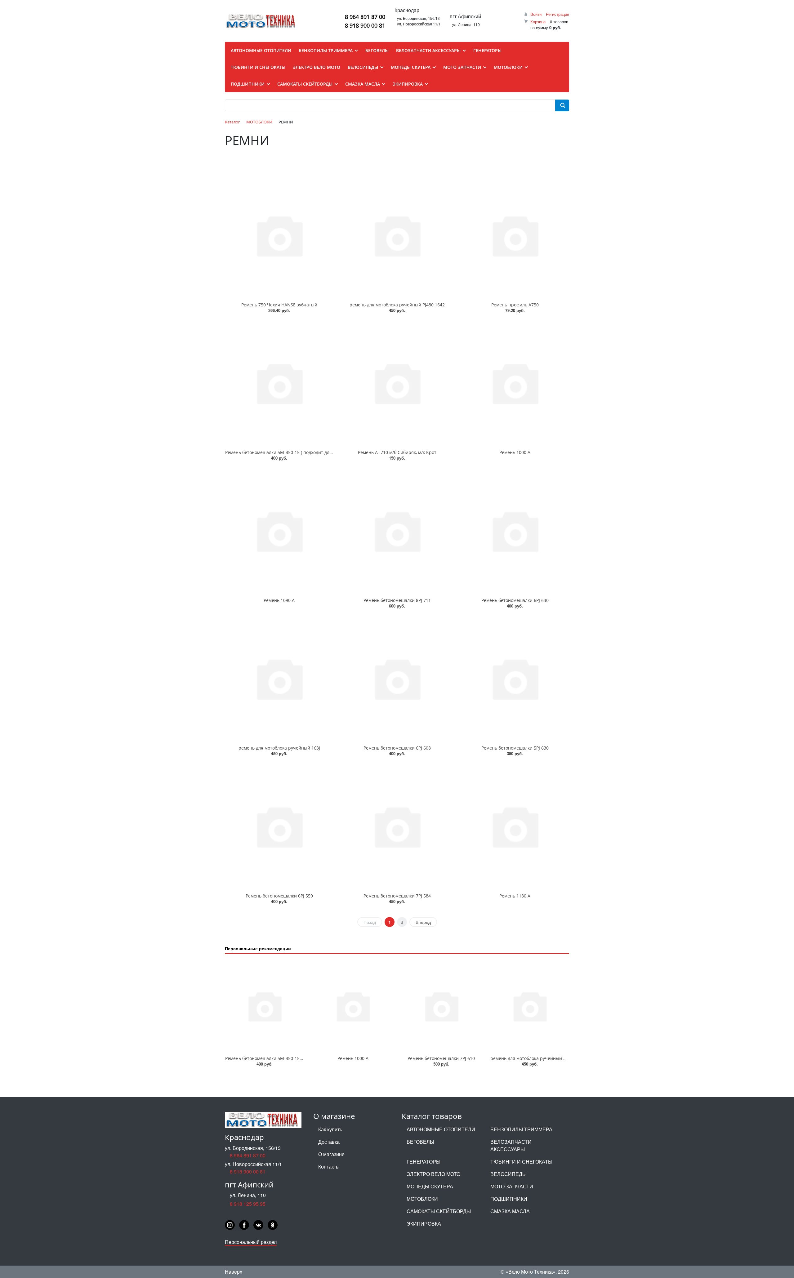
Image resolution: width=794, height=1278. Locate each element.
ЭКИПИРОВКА (424, 1223)
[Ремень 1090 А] (279, 530)
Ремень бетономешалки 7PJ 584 (397, 896)
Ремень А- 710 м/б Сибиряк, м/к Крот (397, 452)
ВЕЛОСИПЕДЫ (508, 1174)
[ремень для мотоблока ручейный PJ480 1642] (397, 235)
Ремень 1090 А (279, 600)
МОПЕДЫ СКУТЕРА (430, 1186)
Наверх (233, 1271)
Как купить (330, 1129)
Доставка (329, 1141)
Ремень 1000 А (514, 452)
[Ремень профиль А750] (515, 235)
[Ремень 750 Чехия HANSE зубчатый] (279, 235)
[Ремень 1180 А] (515, 826)
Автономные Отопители (441, 1129)
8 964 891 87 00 (365, 16)
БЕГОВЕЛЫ (420, 1141)
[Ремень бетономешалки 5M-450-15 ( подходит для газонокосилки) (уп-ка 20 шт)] (279, 383)
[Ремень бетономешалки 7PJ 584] (397, 826)
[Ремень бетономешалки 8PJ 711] (397, 530)
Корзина (538, 21)
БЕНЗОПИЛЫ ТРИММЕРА (521, 1129)
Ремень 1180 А (514, 896)
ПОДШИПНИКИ (508, 1198)
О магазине (331, 1154)
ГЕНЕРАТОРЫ (423, 1161)
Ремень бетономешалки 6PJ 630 (515, 600)
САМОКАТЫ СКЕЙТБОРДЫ (439, 1211)
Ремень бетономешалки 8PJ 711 (397, 600)
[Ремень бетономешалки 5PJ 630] (515, 678)
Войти (536, 14)
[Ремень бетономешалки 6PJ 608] (397, 678)
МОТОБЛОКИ (422, 1198)
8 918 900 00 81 (365, 25)
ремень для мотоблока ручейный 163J (279, 748)
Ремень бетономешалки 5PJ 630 (515, 748)
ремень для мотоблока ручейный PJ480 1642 (397, 305)
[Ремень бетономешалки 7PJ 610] (441, 1005)
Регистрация (557, 14)
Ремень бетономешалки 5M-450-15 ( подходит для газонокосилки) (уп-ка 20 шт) (309, 452)
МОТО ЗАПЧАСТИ (511, 1186)
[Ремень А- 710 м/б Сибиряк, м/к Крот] (397, 383)
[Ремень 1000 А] (515, 383)
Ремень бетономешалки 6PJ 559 (279, 896)
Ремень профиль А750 (515, 305)
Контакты (329, 1166)
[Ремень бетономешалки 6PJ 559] (279, 826)
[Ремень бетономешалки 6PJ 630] (515, 530)
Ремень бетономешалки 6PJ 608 (397, 748)
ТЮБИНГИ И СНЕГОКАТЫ (521, 1161)
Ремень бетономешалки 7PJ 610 (441, 1058)
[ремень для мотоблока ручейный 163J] (279, 678)
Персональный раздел (251, 1241)
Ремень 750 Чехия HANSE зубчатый (279, 305)
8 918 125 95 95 (247, 1203)
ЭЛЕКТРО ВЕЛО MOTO (433, 1174)
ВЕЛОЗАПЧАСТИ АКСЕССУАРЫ (511, 1145)
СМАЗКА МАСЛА (510, 1211)
